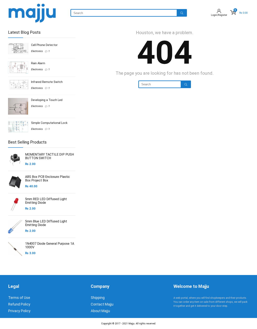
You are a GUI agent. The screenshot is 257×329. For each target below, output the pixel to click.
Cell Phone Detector (44, 45)
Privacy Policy (19, 311)
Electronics (37, 51)
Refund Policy (19, 304)
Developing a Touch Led (46, 100)
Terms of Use (19, 297)
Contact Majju (102, 304)
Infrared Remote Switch (47, 82)
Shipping (98, 297)
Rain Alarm (38, 63)
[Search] (182, 13)
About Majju (100, 311)
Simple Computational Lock (49, 122)
